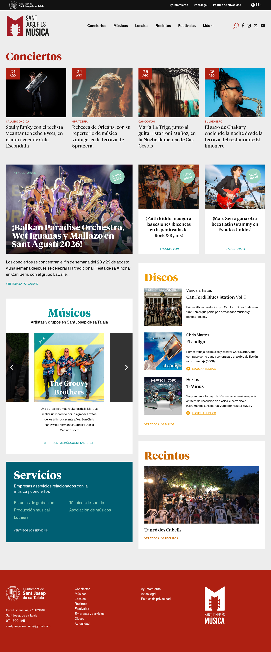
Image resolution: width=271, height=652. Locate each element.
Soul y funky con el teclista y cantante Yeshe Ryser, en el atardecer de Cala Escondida (34, 136)
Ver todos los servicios (31, 530)
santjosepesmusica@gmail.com (28, 626)
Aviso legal (201, 5)
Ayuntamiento (179, 5)
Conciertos (82, 589)
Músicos (80, 594)
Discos (79, 618)
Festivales (82, 608)
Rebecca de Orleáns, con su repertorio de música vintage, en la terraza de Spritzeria (101, 136)
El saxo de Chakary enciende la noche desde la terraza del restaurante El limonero (234, 136)
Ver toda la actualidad (22, 283)
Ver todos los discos (159, 424)
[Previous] (12, 367)
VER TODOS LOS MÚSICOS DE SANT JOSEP (69, 443)
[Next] (126, 367)
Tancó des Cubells (163, 529)
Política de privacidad (227, 5)
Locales (80, 598)
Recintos (81, 603)
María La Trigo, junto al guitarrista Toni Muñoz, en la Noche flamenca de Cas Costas (167, 136)
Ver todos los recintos (161, 538)
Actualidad (82, 623)
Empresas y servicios (90, 613)
